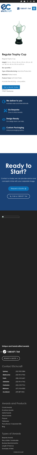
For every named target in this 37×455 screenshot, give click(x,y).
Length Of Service (8, 446)
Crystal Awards (7, 407)
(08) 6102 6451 (20, 378)
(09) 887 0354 (20, 392)
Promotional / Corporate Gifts (11, 424)
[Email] (24, 1)
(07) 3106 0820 (20, 388)
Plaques (4, 418)
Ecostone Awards (7, 410)
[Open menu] (34, 8)
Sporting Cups (10, 91)
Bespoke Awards (7, 437)
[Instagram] (30, 1)
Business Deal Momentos (10, 443)
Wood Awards (6, 415)
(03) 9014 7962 (20, 375)
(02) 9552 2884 (20, 371)
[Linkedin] (34, 1)
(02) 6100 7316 (20, 385)
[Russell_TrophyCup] (18, 33)
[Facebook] (27, 1)
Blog (3, 426)
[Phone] (21, 1)
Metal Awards (6, 413)
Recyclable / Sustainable (10, 440)
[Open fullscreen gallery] (33, 48)
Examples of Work (8, 448)
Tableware (5, 421)
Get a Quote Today (11, 87)
